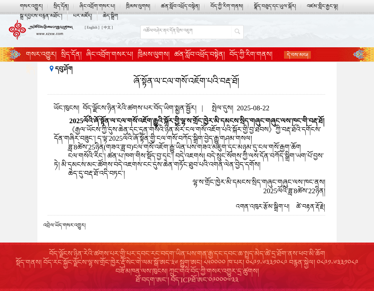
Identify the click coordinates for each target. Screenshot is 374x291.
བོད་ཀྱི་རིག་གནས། (226, 6)
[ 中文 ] (107, 27)
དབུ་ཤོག (63, 68)
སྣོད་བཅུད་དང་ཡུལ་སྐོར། (275, 6)
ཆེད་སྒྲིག (110, 16)
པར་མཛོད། (82, 16)
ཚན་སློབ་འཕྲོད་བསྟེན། (180, 6)
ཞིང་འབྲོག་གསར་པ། (97, 6)
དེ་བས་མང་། (297, 55)
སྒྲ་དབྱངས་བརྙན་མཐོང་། (41, 16)
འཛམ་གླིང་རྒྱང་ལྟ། (322, 6)
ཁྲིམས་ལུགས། (138, 6)
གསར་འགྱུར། (31, 6)
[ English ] (92, 27)
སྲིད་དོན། (61, 6)
